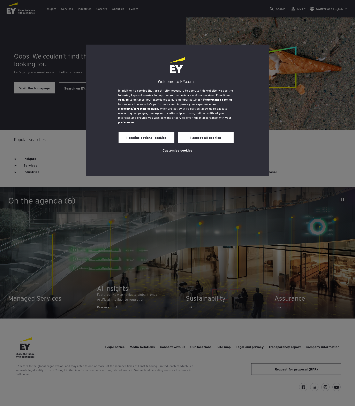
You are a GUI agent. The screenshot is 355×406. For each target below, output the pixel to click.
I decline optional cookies (146, 137)
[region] (177, 110)
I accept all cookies (205, 137)
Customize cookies (177, 150)
